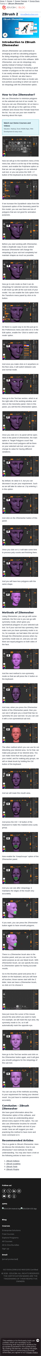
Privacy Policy (32, 1352)
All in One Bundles (10, 1245)
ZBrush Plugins (12, 1169)
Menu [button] (35, 8)
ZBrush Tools (11, 1167)
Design (9, 1)
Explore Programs (10, 1238)
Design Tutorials (21, 1)
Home (2, 1)
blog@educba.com (29, 14)
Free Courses (8, 1234)
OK (38, 1340)
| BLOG (20, 7)
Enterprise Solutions (11, 1230)
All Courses (7, 1241)
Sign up (5, 1249)
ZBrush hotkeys (12, 1161)
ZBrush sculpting (13, 1164)
